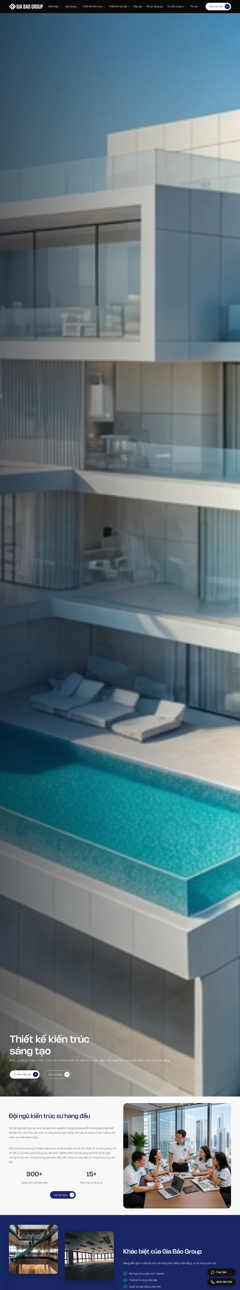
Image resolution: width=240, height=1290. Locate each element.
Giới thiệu (53, 6)
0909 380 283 (216, 6)
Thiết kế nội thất (118, 6)
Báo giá (138, 6)
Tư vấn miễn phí (22, 1074)
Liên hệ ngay (60, 1195)
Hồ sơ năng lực (154, 6)
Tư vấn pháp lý (175, 6)
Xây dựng (70, 6)
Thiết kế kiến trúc (92, 6)
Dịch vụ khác (55, 1074)
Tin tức (194, 6)
